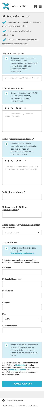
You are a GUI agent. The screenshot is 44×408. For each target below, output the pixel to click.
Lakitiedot (22, 405)
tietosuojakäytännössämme (22, 253)
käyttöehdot (20, 365)
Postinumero (7, 291)
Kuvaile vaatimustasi (19, 94)
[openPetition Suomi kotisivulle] (15, 6)
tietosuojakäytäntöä (17, 370)
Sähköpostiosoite (9, 326)
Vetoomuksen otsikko (20, 62)
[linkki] (12, 108)
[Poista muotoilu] (25, 108)
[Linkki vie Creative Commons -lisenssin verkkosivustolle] (3, 400)
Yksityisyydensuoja (8, 405)
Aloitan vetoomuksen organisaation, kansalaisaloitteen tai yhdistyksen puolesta (20, 261)
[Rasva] (5, 108)
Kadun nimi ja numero (11, 279)
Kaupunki (6, 302)
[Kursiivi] (8, 108)
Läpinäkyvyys (33, 405)
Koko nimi (6, 267)
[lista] (20, 108)
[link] (40, 6)
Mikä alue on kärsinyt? (13, 192)
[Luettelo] (17, 108)
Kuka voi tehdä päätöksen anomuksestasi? (15, 208)
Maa (4, 314)
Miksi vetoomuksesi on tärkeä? (19, 146)
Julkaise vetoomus (22, 384)
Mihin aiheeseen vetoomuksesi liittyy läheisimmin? (21, 226)
